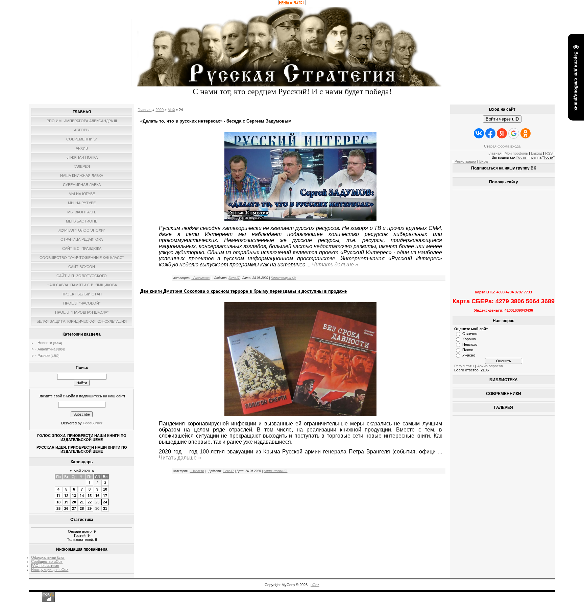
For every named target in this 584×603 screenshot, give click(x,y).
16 (97, 496)
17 (105, 496)
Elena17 (234, 278)
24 (105, 502)
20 (74, 502)
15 (90, 496)
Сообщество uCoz (47, 561)
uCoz (315, 585)
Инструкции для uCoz (49, 570)
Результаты (464, 366)
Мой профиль (516, 153)
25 (58, 508)
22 (90, 502)
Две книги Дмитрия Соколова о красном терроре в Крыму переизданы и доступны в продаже (243, 291)
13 (74, 496)
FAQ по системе (45, 565)
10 (105, 489)
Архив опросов (490, 366)
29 (90, 508)
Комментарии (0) (275, 471)
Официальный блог (48, 557)
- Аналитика (45, 349)
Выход (536, 153)
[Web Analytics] (292, 4)
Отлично (469, 334)
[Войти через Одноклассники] (525, 133)
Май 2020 (82, 471)
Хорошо (469, 339)
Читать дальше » (335, 264)
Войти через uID (502, 119)
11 (58, 496)
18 (58, 502)
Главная (144, 110)
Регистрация (465, 161)
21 (82, 502)
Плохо (467, 350)
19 (66, 502)
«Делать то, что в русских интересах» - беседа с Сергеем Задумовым (216, 121)
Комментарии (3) (283, 278)
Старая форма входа (502, 146)
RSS (549, 153)
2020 (159, 110)
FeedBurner (92, 423)
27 (74, 508)
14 (82, 496)
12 (66, 496)
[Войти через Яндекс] (502, 133)
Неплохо (469, 344)
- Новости (43, 343)
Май (171, 110)
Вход (483, 161)
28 (82, 508)
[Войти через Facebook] (490, 133)
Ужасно (468, 355)
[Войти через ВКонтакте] (479, 133)
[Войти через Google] (513, 133)
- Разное (42, 355)
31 (105, 508)
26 (66, 508)
